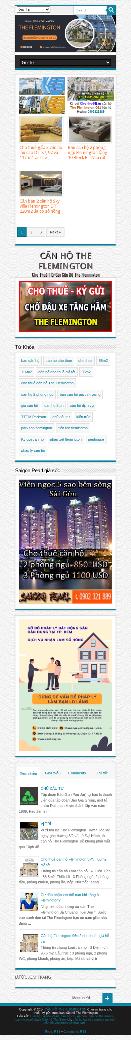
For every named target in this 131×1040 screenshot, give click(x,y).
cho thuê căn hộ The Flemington (47, 383)
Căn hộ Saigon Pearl (44, 1016)
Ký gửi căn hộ (32, 439)
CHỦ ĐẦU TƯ (52, 788)
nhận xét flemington (66, 439)
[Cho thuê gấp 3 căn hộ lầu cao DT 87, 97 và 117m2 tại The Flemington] (41, 129)
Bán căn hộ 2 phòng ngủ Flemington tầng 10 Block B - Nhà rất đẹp (87, 155)
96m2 (86, 372)
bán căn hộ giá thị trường (80, 394)
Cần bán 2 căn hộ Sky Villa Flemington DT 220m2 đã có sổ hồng (39, 206)
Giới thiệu (52, 773)
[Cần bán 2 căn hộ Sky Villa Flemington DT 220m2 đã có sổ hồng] (41, 183)
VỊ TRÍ (46, 824)
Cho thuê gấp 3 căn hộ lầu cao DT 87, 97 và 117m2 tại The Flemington (40, 155)
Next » (55, 232)
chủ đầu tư (61, 417)
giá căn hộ (29, 405)
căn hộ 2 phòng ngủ (37, 394)
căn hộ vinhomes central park (65, 1023)
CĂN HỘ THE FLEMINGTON (65, 261)
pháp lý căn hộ (33, 450)
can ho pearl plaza (28, 1019)
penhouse (96, 439)
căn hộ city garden (74, 1016)
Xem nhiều (28, 773)
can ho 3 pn (53, 405)
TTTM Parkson (33, 417)
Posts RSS (52, 1031)
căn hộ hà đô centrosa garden (94, 1019)
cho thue (85, 361)
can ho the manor (101, 1016)
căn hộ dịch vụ (82, 405)
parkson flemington (36, 428)
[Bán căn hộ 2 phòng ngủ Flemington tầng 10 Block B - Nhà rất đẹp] (90, 129)
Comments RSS (74, 1031)
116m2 (26, 372)
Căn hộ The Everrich (56, 1019)
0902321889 (96, 111)
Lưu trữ (101, 773)
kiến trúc (83, 417)
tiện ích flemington (73, 428)
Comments (77, 773)
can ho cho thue (59, 361)
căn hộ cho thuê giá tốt (56, 372)
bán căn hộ (30, 361)
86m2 (103, 361)
